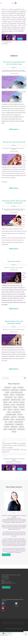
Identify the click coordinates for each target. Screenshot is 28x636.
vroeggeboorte (19, 424)
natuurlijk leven (16, 412)
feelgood (20, 397)
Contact (7, 554)
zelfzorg (24, 71)
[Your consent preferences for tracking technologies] (25, 633)
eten (15, 397)
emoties (12, 395)
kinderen (17, 70)
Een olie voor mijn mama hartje (14, 142)
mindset (22, 409)
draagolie (6, 395)
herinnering (6, 404)
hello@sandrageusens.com (10, 583)
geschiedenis (6, 399)
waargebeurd (14, 427)
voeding (11, 422)
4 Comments (15, 270)
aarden (14, 387)
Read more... (14, 129)
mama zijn (21, 148)
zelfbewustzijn (12, 429)
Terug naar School (14, 261)
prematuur (13, 417)
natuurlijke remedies (19, 329)
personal (14, 149)
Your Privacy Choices (7, 633)
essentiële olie (7, 70)
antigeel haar (5, 390)
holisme (13, 404)
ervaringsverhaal (20, 395)
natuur (9, 412)
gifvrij (12, 70)
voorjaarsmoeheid (9, 424)
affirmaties (20, 387)
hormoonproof (7, 407)
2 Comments (15, 212)
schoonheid (6, 419)
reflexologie (21, 417)
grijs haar (22, 402)
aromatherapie (14, 390)
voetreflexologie (18, 422)
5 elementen (8, 387)
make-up (10, 409)
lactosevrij (21, 407)
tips (11, 71)
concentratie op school (8, 209)
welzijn (19, 71)
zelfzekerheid (21, 429)
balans (7, 392)
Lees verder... (4, 181)
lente (4, 409)
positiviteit (6, 417)
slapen (8, 71)
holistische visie (20, 404)
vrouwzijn (6, 427)
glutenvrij (15, 402)
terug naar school (19, 210)
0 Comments (15, 73)
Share (14, 67)
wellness (15, 71)
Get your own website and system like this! (14, 628)
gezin (13, 148)
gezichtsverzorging (16, 399)
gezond (5, 402)
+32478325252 (8, 581)
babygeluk (22, 390)
